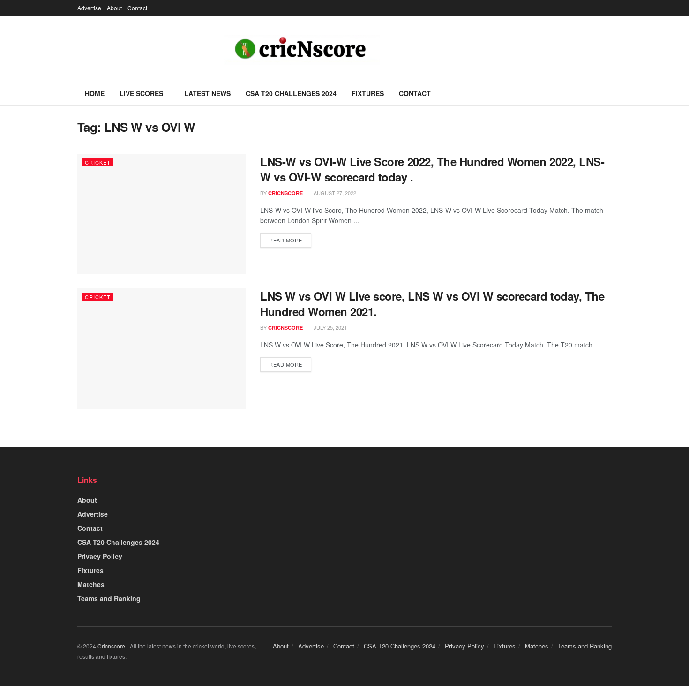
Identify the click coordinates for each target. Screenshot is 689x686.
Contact (137, 8)
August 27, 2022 (334, 192)
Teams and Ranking (109, 598)
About (114, 8)
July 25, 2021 (329, 327)
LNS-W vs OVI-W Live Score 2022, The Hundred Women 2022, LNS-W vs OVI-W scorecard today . (432, 169)
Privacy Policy (99, 556)
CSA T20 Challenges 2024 (291, 93)
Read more (285, 240)
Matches (91, 584)
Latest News (207, 93)
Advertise (89, 8)
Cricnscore (111, 646)
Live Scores (141, 93)
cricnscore (285, 192)
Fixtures (368, 93)
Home (95, 93)
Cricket (98, 162)
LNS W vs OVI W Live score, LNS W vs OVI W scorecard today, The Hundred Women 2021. (432, 304)
